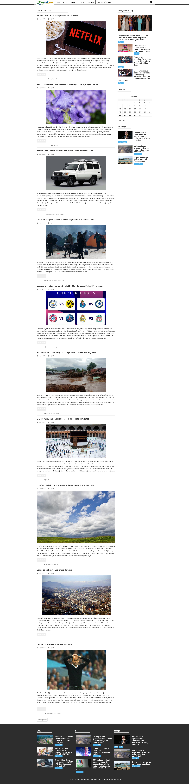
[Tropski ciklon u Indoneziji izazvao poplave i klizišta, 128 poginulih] (76, 375)
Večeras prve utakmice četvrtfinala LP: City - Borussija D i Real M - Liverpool (70, 286)
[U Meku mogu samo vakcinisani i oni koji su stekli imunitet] (76, 441)
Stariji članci (43, 720)
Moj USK (52, 19)
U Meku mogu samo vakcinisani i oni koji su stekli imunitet (63, 419)
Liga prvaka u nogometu (53, 347)
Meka (51, 480)
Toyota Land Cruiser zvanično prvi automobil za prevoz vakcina (65, 151)
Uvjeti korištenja (104, 2)
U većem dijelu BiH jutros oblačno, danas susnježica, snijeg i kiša (65, 485)
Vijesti (124, 142)
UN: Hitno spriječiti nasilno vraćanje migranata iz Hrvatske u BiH (65, 219)
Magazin (74, 2)
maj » (124, 121)
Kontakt (91, 2)
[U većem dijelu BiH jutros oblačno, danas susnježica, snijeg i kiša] (76, 517)
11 (150, 106)
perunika (55, 145)
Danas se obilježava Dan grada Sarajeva (54, 570)
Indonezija (49, 413)
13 (125, 109)
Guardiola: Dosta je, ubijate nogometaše (54, 644)
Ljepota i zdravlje (44, 145)
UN (63, 280)
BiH (58, 2)
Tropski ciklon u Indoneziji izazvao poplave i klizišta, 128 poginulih (66, 352)
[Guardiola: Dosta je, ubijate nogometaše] (76, 670)
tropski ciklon (57, 413)
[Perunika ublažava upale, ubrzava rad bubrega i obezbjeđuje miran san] (76, 107)
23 (140, 112)
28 (130, 115)
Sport (82, 2)
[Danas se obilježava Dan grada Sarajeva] (76, 595)
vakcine (62, 214)
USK (40, 564)
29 (135, 115)
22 (135, 112)
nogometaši (50, 713)
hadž (47, 480)
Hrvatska (48, 280)
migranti (54, 280)
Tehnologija (42, 79)
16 (140, 109)
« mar (119, 121)
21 (130, 112)
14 (130, 109)
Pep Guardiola (58, 713)
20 (125, 112)
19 (120, 112)
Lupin (51, 79)
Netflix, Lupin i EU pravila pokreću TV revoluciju (57, 15)
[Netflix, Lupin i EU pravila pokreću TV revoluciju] (76, 38)
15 (135, 109)
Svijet (65, 2)
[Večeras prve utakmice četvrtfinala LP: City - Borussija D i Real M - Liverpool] (76, 308)
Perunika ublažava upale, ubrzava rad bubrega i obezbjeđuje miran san (68, 84)
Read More (41, 74)
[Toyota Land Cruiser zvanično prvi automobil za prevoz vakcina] (76, 173)
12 (120, 109)
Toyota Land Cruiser (54, 214)
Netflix (56, 79)
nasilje (59, 280)
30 (140, 115)
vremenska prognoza (52, 564)
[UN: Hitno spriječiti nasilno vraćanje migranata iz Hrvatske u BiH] (76, 242)
